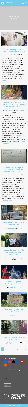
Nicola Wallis (12, 228)
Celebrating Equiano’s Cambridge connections (14, 283)
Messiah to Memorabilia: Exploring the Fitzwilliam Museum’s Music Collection (14, 169)
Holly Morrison (8, 110)
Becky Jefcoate (12, 343)
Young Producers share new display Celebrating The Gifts (14, 50)
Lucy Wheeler (12, 55)
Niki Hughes (20, 258)
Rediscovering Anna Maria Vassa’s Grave (14, 311)
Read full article (7, 200)
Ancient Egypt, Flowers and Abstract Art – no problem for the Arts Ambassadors (14, 104)
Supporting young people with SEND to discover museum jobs (14, 252)
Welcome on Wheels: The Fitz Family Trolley (14, 223)
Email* (5, 378)
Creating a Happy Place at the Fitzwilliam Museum (14, 338)
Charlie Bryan (20, 110)
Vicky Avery (11, 287)
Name (5, 373)
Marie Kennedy (9, 258)
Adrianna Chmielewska (12, 175)
